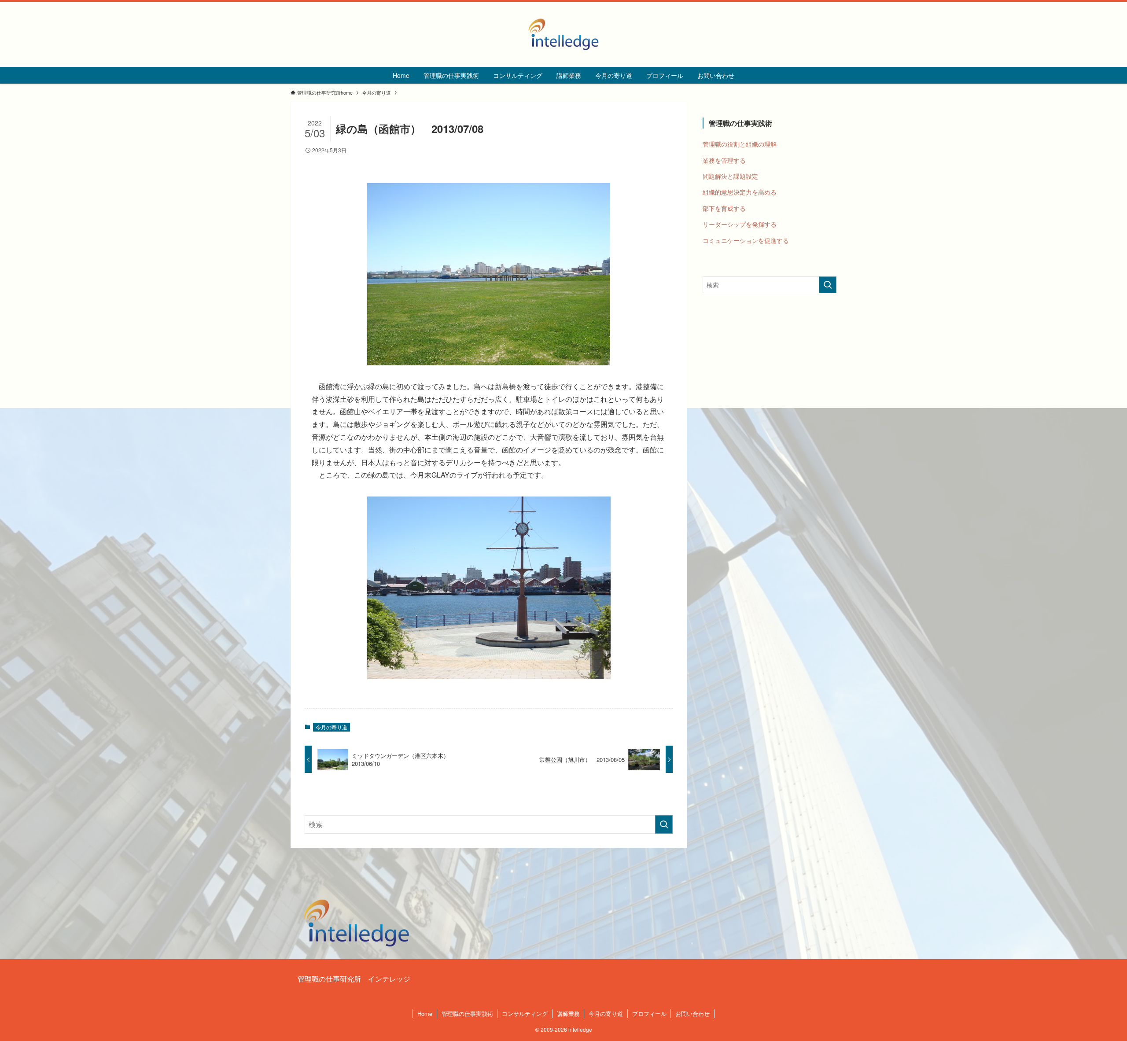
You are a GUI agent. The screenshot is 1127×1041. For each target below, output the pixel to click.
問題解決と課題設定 (730, 176)
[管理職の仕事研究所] (563, 34)
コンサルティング (525, 1013)
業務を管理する (724, 160)
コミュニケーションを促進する (746, 240)
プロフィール (649, 1013)
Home (424, 1013)
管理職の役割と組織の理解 (740, 144)
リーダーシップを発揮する (740, 224)
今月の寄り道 (331, 727)
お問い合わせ (692, 1013)
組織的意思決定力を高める (740, 192)
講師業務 (568, 1013)
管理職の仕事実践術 (467, 1013)
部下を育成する (724, 208)
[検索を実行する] (664, 824)
